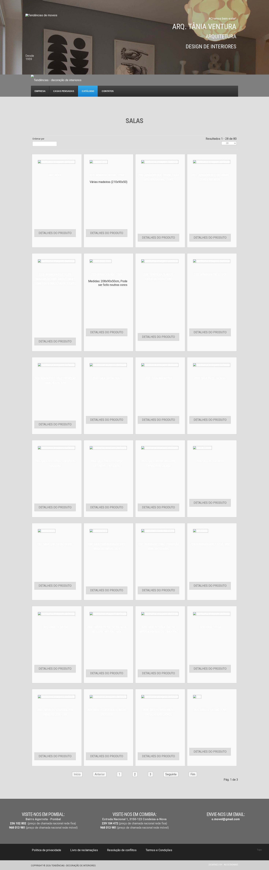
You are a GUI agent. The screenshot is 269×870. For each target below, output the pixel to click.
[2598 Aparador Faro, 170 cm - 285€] (200, 530)
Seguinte (171, 774)
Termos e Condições (159, 850)
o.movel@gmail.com (226, 819)
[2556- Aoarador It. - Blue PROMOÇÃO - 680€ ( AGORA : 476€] (56, 364)
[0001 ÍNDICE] (56, 161)
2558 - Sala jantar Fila (158, 378)
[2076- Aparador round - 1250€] (99, 161)
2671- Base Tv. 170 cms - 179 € (210, 710)
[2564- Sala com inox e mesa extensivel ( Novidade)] (108, 447)
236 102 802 (18, 823)
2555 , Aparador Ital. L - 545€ (210, 274)
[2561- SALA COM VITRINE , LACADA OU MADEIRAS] (56, 447)
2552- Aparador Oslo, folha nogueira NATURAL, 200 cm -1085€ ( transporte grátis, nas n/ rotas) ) (55, 279)
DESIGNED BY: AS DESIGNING (222, 864)
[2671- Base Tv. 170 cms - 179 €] (197, 696)
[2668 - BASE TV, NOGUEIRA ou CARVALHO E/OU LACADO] (159, 696)
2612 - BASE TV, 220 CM (55, 627)
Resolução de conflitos (122, 850)
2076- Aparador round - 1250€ (106, 175)
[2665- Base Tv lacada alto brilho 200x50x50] (108, 696)
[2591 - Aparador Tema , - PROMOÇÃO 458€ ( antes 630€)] (158, 530)
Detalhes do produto (55, 233)
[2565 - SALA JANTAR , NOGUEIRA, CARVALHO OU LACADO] (159, 447)
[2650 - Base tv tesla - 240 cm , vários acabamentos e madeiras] (159, 613)
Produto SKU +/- (43, 143)
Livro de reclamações (84, 850)
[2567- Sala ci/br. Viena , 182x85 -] (46, 530)
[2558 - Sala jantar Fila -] (108, 364)
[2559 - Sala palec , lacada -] (211, 364)
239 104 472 (110, 823)
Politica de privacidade (46, 850)
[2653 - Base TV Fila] (211, 613)
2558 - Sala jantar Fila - (107, 378)
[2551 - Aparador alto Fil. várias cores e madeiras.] (211, 161)
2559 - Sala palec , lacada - (210, 378)
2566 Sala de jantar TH (210, 461)
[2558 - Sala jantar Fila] (159, 364)
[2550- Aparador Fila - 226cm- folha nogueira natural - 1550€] (159, 161)
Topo (259, 850)
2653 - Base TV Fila (210, 627)
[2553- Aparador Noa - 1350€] (100, 261)
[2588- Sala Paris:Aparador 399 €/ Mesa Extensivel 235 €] (99, 530)
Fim (192, 774)
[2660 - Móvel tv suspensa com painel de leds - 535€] (56, 696)
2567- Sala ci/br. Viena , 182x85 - (55, 544)
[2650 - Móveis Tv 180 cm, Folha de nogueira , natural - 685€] (108, 613)
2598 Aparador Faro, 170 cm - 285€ (210, 544)
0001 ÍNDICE (55, 175)
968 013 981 (17, 827)
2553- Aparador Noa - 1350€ (107, 274)
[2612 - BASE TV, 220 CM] (56, 613)
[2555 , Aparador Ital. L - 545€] (211, 261)
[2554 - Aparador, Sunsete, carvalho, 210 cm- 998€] (159, 261)
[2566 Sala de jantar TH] (202, 447)
